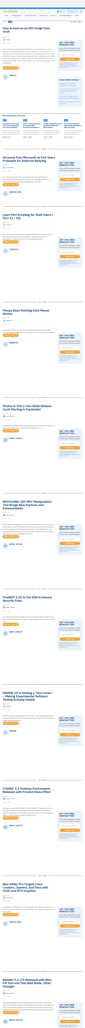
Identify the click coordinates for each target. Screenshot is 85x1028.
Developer (42, 15)
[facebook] (58, 11)
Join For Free (69, 59)
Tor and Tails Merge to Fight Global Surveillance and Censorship (72, 125)
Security (53, 15)
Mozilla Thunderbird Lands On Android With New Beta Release (52, 125)
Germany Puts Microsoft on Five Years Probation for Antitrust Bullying (11, 125)
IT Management (17, 15)
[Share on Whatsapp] (81, 22)
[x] (64, 11)
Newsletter (73, 11)
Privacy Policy (65, 67)
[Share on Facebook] (74, 22)
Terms (77, 66)
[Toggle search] (81, 11)
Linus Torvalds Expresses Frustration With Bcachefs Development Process (32, 125)
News (6, 15)
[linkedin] (61, 11)
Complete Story (9, 68)
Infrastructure (30, 15)
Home (4, 22)
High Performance (65, 15)
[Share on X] (77, 22)
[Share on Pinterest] (79, 22)
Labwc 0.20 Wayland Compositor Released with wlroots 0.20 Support (69, 91)
